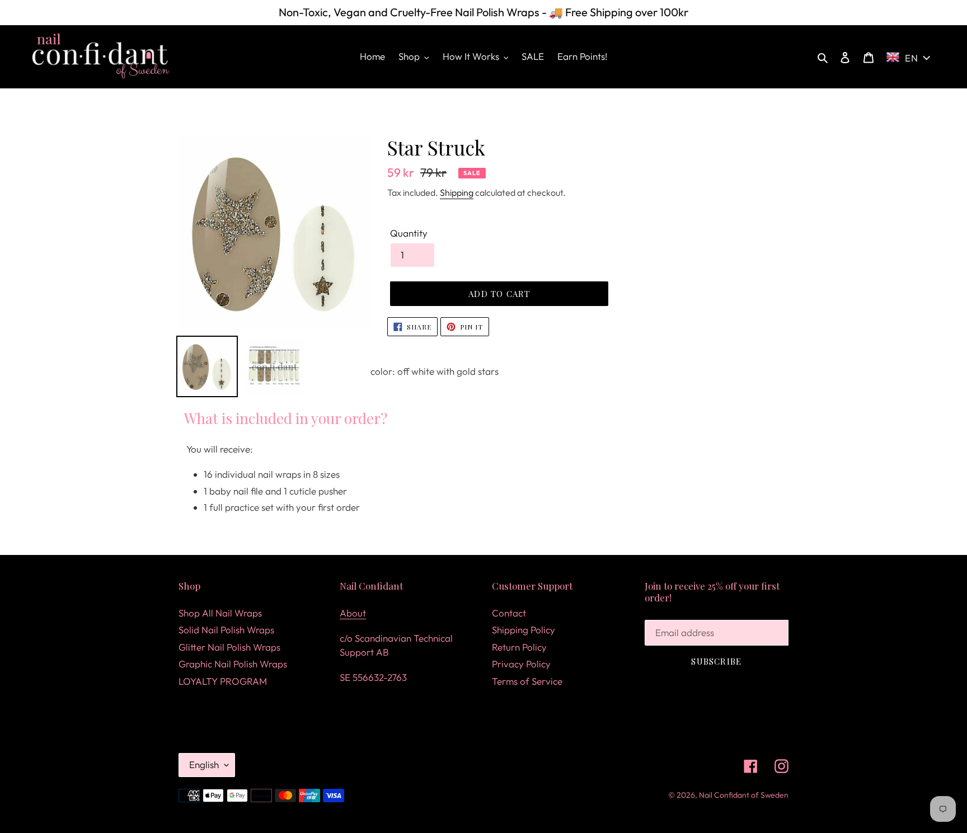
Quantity (409, 233)
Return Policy (519, 647)
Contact (509, 613)
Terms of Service (527, 681)
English (204, 764)
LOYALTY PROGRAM (223, 681)
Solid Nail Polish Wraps (226, 630)
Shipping (456, 192)
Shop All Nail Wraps (220, 613)
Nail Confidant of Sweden (743, 795)
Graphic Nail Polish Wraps (233, 664)
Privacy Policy (521, 664)
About (353, 613)
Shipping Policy (523, 630)
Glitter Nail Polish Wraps (229, 647)
